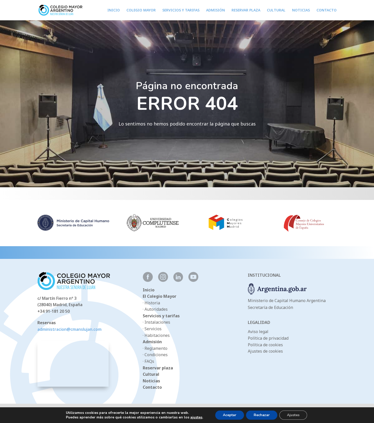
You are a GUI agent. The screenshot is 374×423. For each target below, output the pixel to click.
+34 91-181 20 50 (53, 311)
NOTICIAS (301, 10)
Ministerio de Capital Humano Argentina (287, 300)
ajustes (196, 417)
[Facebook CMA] (148, 280)
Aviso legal (258, 331)
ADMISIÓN (215, 10)
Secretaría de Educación (270, 307)
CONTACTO (327, 10)
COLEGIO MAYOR (141, 10)
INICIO (113, 10)
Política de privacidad (268, 338)
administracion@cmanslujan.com (69, 329)
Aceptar (229, 415)
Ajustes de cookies (265, 351)
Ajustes (293, 415)
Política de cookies (265, 345)
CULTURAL (276, 10)
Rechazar (262, 415)
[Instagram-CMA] (163, 280)
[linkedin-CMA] (178, 280)
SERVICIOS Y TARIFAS (180, 10)
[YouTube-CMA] (193, 280)
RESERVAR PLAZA (246, 10)
